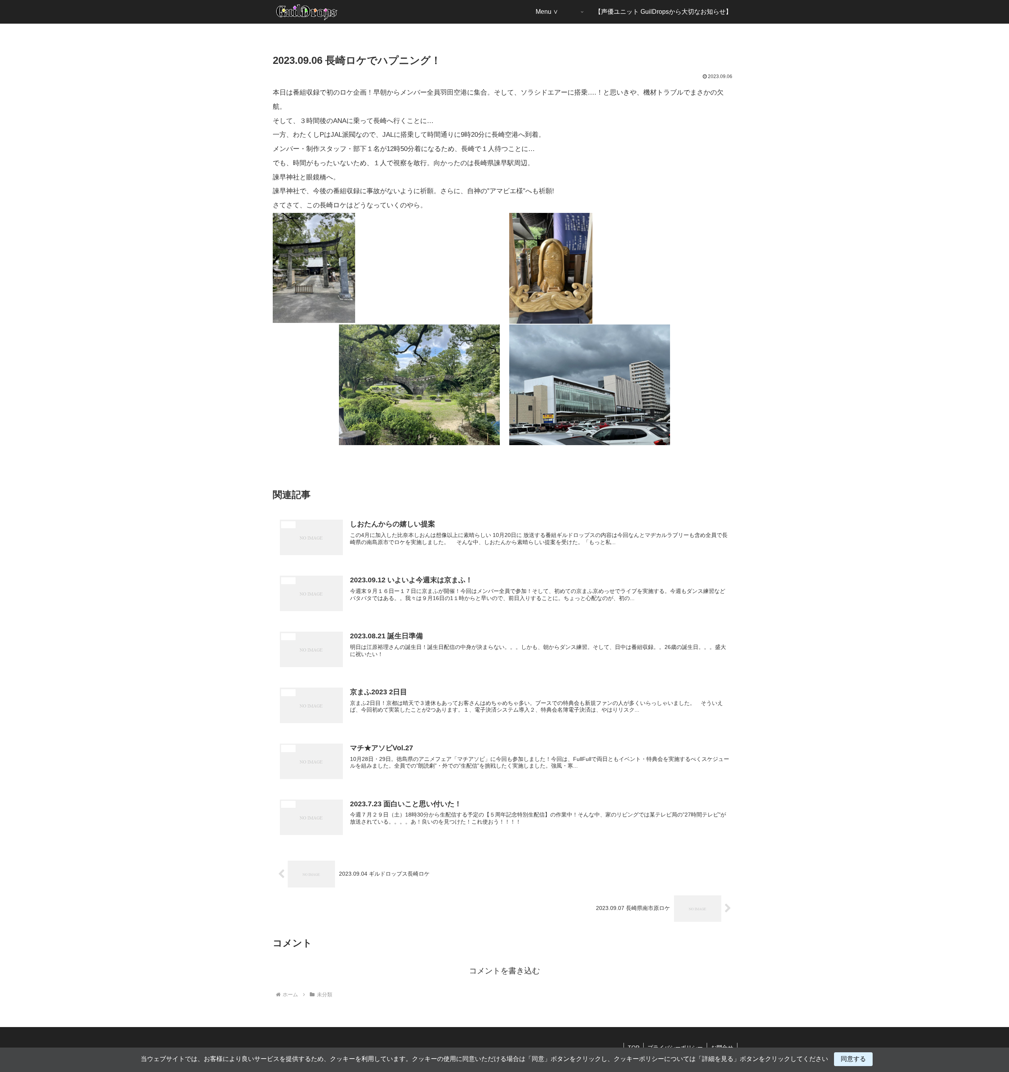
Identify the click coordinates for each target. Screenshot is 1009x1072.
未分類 (288, 471)
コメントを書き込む (504, 970)
